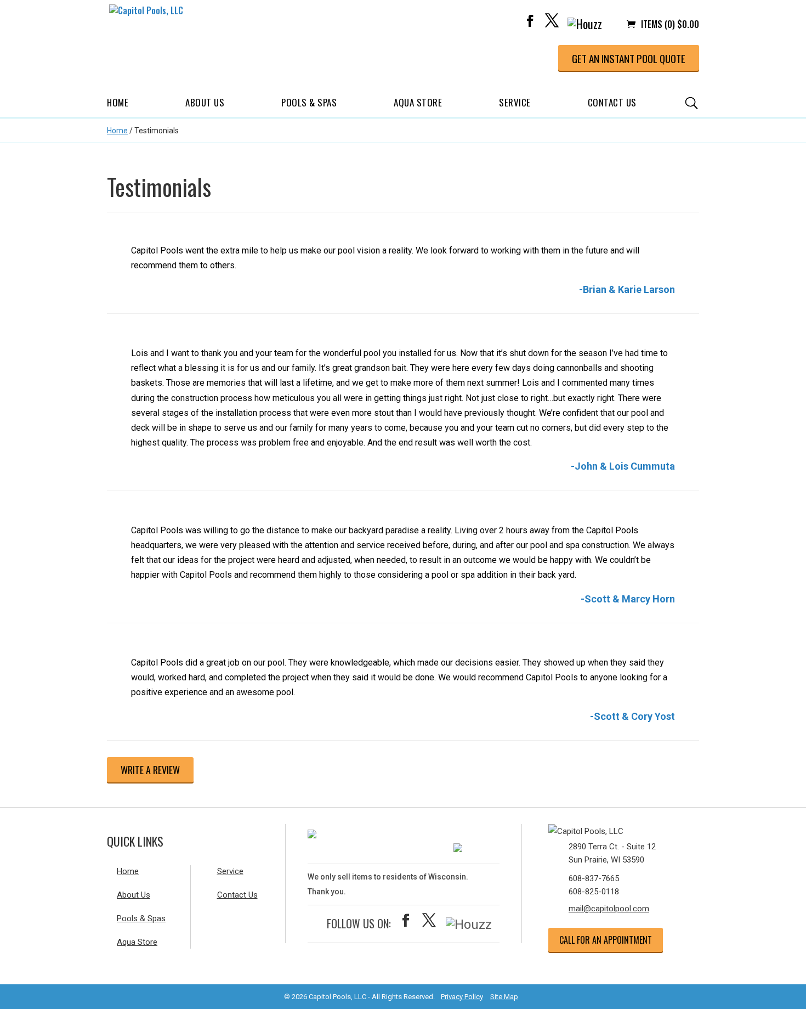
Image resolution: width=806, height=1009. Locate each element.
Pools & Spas (309, 102)
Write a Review (150, 770)
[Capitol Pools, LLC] (614, 829)
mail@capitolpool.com (609, 909)
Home (117, 102)
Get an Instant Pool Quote (628, 58)
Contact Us (612, 102)
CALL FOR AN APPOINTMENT (605, 939)
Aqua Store (418, 102)
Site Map (504, 997)
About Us (204, 102)
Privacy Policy (462, 997)
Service (515, 102)
